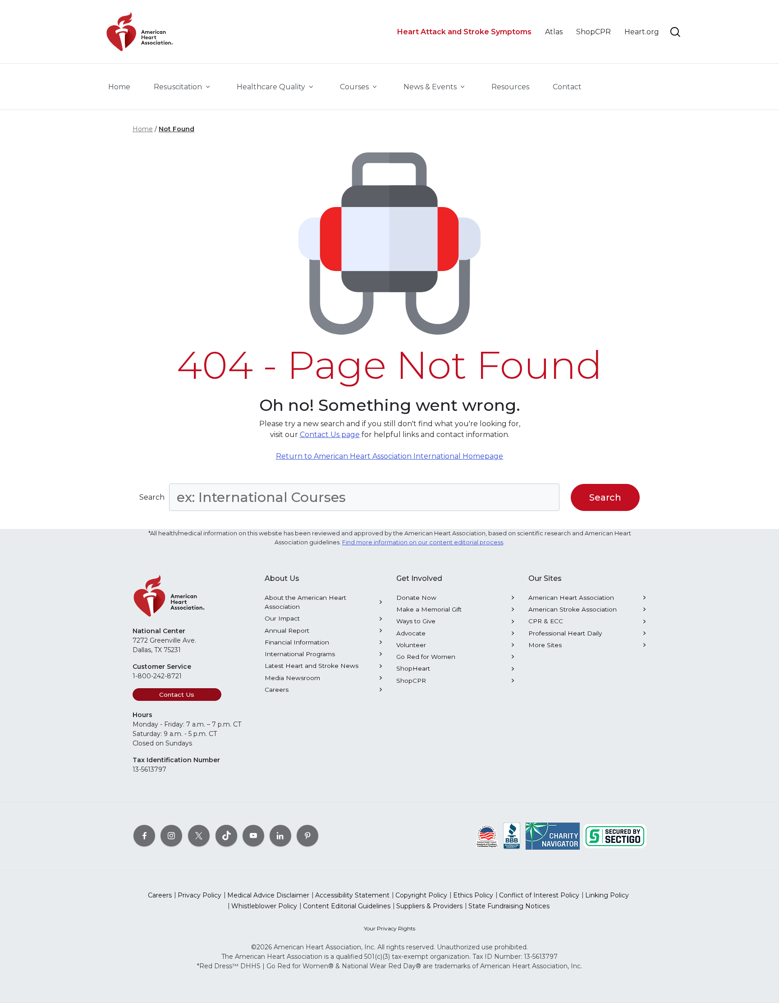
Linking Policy (607, 895)
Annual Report (287, 630)
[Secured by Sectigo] (614, 836)
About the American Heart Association (305, 602)
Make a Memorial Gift (429, 609)
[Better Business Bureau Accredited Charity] (512, 836)
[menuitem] (119, 87)
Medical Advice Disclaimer (268, 895)
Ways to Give (415, 621)
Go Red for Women (425, 656)
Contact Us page (330, 434)
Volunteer (411, 645)
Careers (277, 689)
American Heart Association (571, 597)
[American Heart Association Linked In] (280, 836)
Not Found (176, 129)
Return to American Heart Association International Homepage (389, 456)
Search (152, 497)
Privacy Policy (199, 895)
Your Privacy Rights (389, 928)
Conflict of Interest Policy (539, 895)
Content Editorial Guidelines (346, 906)
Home (143, 129)
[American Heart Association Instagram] (171, 836)
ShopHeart (413, 668)
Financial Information (297, 642)
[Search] (675, 32)
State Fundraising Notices (509, 906)
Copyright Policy (421, 895)
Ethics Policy (473, 895)
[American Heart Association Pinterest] (307, 836)
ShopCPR (411, 680)
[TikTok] (226, 836)
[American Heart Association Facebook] (144, 836)
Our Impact (282, 618)
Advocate (411, 633)
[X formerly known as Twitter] (199, 836)
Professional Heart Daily (565, 633)
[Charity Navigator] (553, 836)
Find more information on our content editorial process (422, 542)
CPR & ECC (545, 621)
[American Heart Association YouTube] (253, 836)
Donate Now (416, 597)
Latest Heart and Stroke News (311, 665)
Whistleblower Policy (264, 906)
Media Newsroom (292, 677)
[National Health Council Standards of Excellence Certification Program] (487, 836)
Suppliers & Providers (429, 906)
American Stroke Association (572, 609)
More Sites (545, 645)
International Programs (300, 654)
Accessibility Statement (352, 895)
